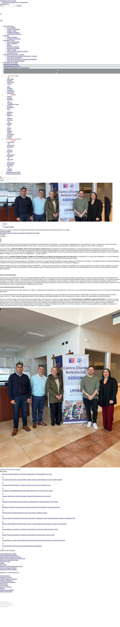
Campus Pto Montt (9, 227)
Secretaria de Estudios (13, 48)
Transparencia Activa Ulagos (12, 66)
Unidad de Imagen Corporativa (8, 579)
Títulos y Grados (11, 50)
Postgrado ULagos (12, 53)
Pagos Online (3, 583)
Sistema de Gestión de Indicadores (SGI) (11, 566)
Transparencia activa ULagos (8, 0)
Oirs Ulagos (3, 565)
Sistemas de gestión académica (8, 569)
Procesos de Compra (5, 587)
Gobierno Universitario (13, 29)
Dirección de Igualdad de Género (9, 560)
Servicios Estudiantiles (13, 42)
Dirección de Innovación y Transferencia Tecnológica (22, 59)
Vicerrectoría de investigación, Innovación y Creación (22, 56)
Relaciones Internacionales (11, 64)
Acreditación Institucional (14, 34)
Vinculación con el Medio (11, 62)
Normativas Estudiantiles (7, 590)
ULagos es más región (18, 233)
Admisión (6, 35)
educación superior (6, 233)
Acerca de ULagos (9, 26)
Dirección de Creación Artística (15, 61)
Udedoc (2, 563)
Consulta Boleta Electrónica (7, 582)
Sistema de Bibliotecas (6, 580)
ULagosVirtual (4, 585)
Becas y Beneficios (12, 43)
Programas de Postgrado (13, 38)
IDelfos (9, 45)
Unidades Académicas (13, 32)
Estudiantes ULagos (9, 40)
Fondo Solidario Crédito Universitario (17, 51)
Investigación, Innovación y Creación (14, 54)
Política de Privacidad (6, 591)
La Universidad (11, 27)
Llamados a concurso (6, 577)
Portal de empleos (5, 576)
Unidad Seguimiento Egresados (8, 555)
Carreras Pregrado (12, 37)
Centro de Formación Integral (8, 568)
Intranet (2, 588)
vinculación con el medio (33, 233)
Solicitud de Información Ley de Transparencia (15, 2)
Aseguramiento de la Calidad (8, 553)
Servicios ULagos (5, 561)
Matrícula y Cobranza (13, 46)
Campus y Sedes (11, 31)
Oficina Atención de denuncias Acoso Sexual (12, 558)
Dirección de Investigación (14, 57)
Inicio (5, 223)
